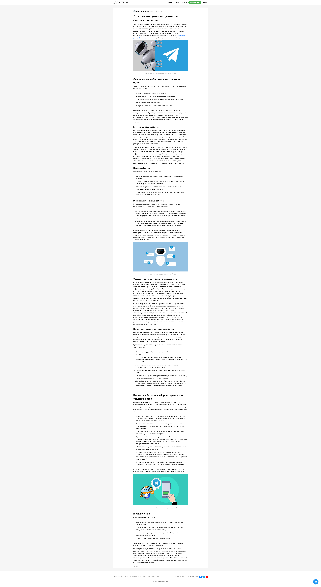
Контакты (143, 577)
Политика (135, 577)
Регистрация (194, 2)
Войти (205, 2)
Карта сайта (151, 577)
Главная (170, 2)
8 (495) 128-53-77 (181, 577)
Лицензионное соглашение (122, 577)
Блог (178, 2)
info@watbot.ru (193, 577)
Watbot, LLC (164, 581)
